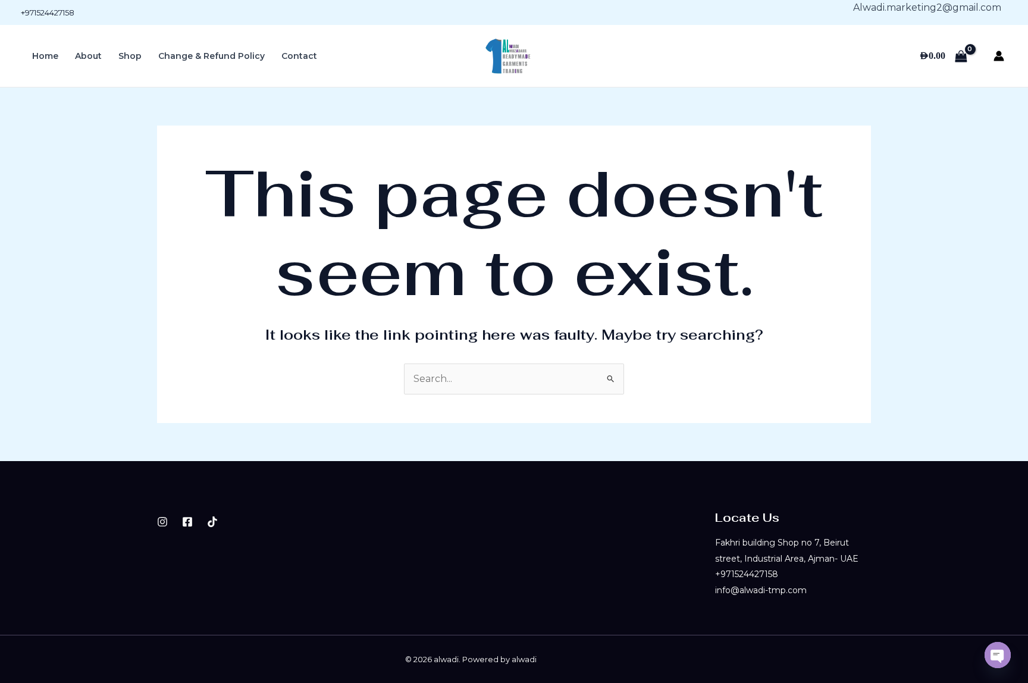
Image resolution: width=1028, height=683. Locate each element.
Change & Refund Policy (211, 56)
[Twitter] (212, 521)
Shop (130, 56)
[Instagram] (162, 521)
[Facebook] (187, 521)
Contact (299, 56)
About (88, 56)
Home (45, 56)
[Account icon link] (998, 56)
